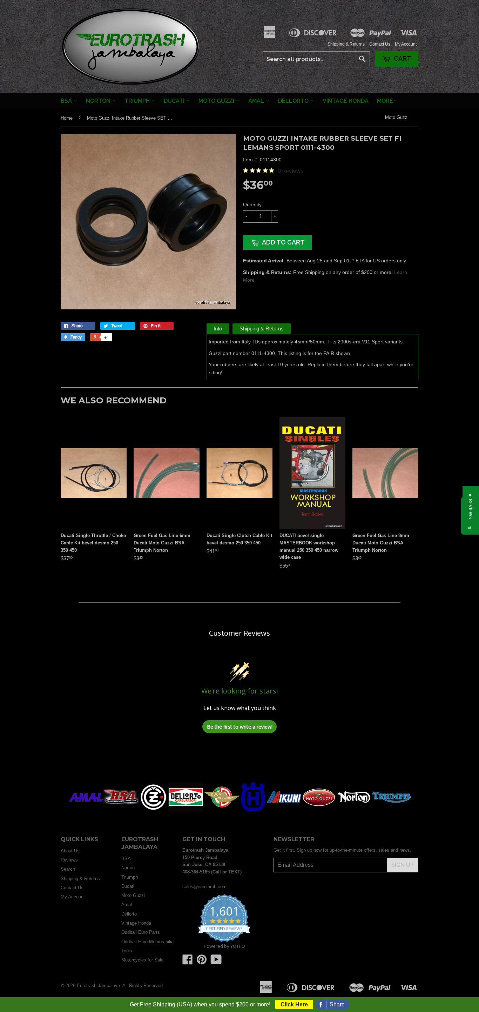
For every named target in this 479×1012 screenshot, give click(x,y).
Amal (256, 101)
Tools (126, 950)
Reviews (69, 860)
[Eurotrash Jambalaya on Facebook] (187, 962)
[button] (471, 506)
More (385, 101)
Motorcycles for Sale (142, 960)
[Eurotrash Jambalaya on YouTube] (216, 962)
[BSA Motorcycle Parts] (121, 810)
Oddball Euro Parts (140, 932)
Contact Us (379, 44)
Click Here (294, 1004)
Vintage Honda (346, 101)
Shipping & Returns (346, 44)
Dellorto (294, 101)
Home (67, 118)
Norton (99, 101)
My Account (406, 44)
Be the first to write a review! (239, 726)
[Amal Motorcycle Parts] (85, 810)
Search (68, 869)
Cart (401, 58)
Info (218, 328)
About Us (70, 850)
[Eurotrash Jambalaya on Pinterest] (201, 962)
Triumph (137, 101)
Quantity (252, 204)
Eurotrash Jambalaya (98, 985)
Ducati (175, 101)
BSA (67, 101)
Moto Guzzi (217, 101)
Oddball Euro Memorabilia (147, 941)
